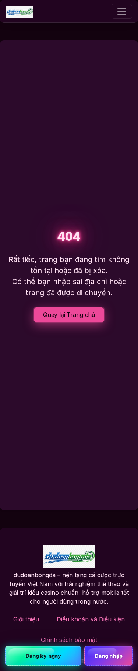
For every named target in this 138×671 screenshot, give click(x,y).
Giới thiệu (26, 619)
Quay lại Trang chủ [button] (69, 314)
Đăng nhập (109, 656)
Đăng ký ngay (43, 656)
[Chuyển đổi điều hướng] (122, 11)
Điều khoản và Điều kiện (91, 619)
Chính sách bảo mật (69, 639)
